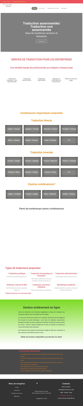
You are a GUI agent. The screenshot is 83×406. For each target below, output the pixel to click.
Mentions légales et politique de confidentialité (41, 393)
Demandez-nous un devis (53, 8)
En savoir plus (41, 41)
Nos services (42, 8)
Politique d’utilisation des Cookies (41, 391)
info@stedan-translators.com (66, 395)
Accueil (34, 8)
